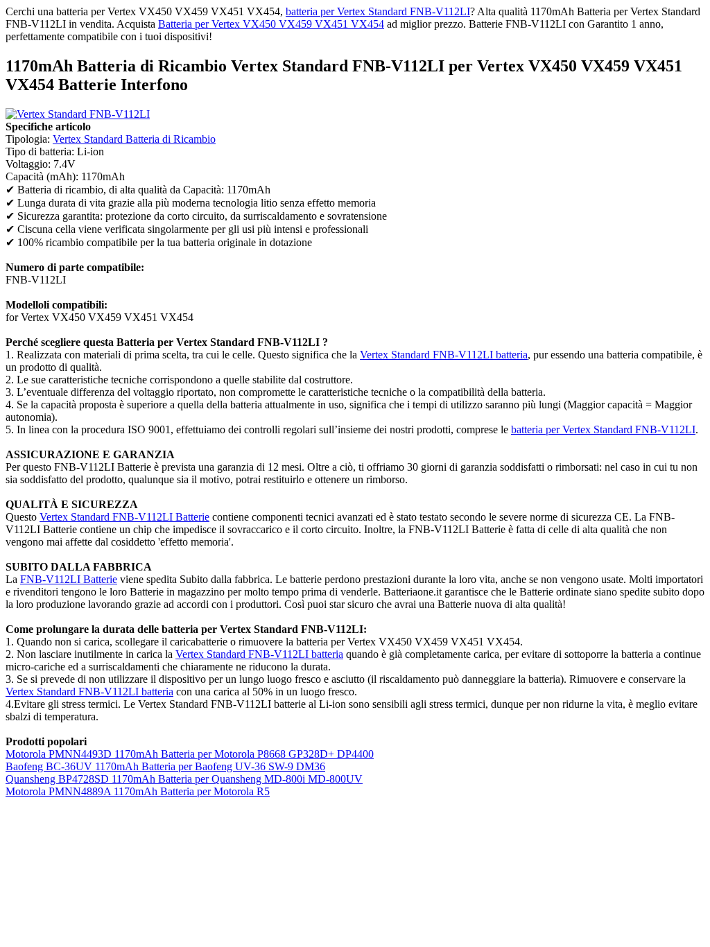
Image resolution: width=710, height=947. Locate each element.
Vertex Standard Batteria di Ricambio (134, 139)
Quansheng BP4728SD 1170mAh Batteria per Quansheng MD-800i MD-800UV (184, 779)
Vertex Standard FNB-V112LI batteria (444, 354)
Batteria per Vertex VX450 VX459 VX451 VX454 (271, 24)
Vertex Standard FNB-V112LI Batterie (124, 517)
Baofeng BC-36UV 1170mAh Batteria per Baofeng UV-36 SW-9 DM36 (165, 766)
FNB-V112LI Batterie (68, 579)
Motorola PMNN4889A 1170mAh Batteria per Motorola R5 (138, 791)
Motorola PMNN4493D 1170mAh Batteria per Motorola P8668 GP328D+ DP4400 (190, 754)
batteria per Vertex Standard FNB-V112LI (378, 11)
